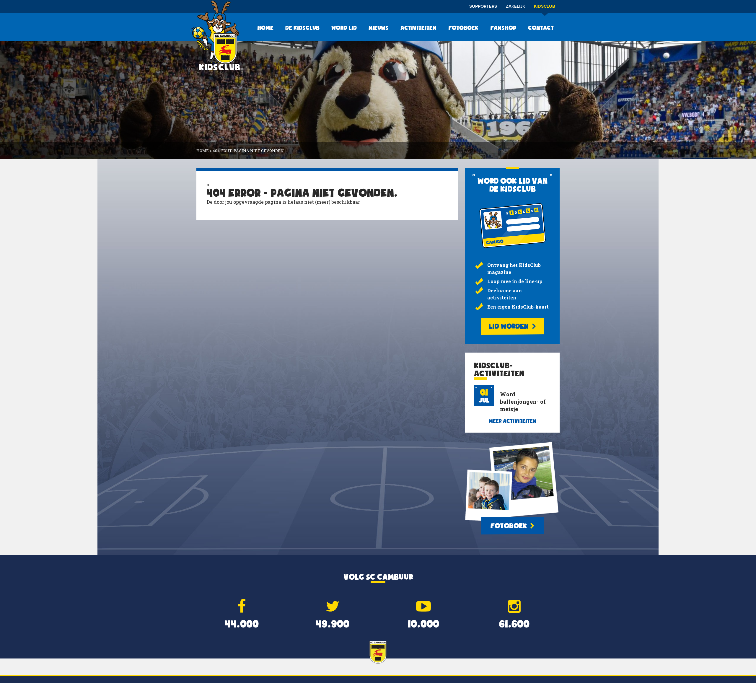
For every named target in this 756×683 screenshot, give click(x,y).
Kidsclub (544, 6)
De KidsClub (302, 28)
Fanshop (503, 28)
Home (265, 28)
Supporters (483, 6)
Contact (541, 28)
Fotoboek (463, 28)
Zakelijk (515, 6)
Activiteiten (418, 28)
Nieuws (379, 28)
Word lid (344, 28)
